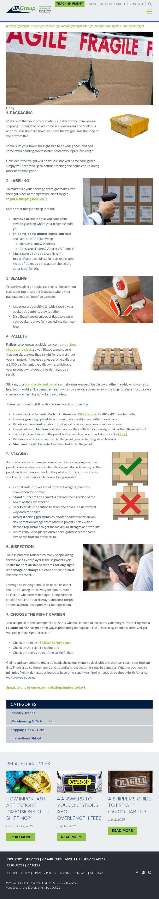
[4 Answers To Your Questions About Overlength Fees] (79, 782)
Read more (20, 837)
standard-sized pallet (41, 384)
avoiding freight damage (77, 26)
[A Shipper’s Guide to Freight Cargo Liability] (130, 782)
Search (149, 3)
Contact (137, 4)
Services (32, 859)
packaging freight (17, 26)
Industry (14, 859)
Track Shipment (69, 3)
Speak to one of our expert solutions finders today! (45, 687)
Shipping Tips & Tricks (28, 730)
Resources (15, 865)
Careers (33, 865)
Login (92, 4)
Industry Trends (23, 713)
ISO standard (88, 414)
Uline (122, 434)
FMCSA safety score (55, 642)
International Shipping (28, 738)
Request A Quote (113, 4)
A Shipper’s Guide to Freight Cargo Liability (129, 805)
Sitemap (96, 873)
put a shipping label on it (28, 199)
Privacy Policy (45, 873)
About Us (72, 859)
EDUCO (55, 887)
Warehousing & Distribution (32, 721)
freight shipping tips (108, 26)
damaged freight (133, 26)
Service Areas (94, 859)
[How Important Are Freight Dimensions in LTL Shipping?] (28, 782)
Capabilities (51, 859)
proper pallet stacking (45, 26)
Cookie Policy (18, 873)
